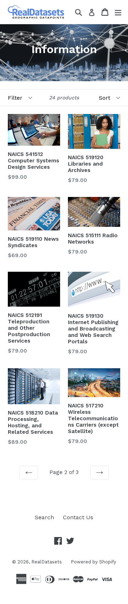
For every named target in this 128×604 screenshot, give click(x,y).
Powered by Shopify (93, 561)
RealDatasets (46, 561)
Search (44, 517)
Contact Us (78, 517)
